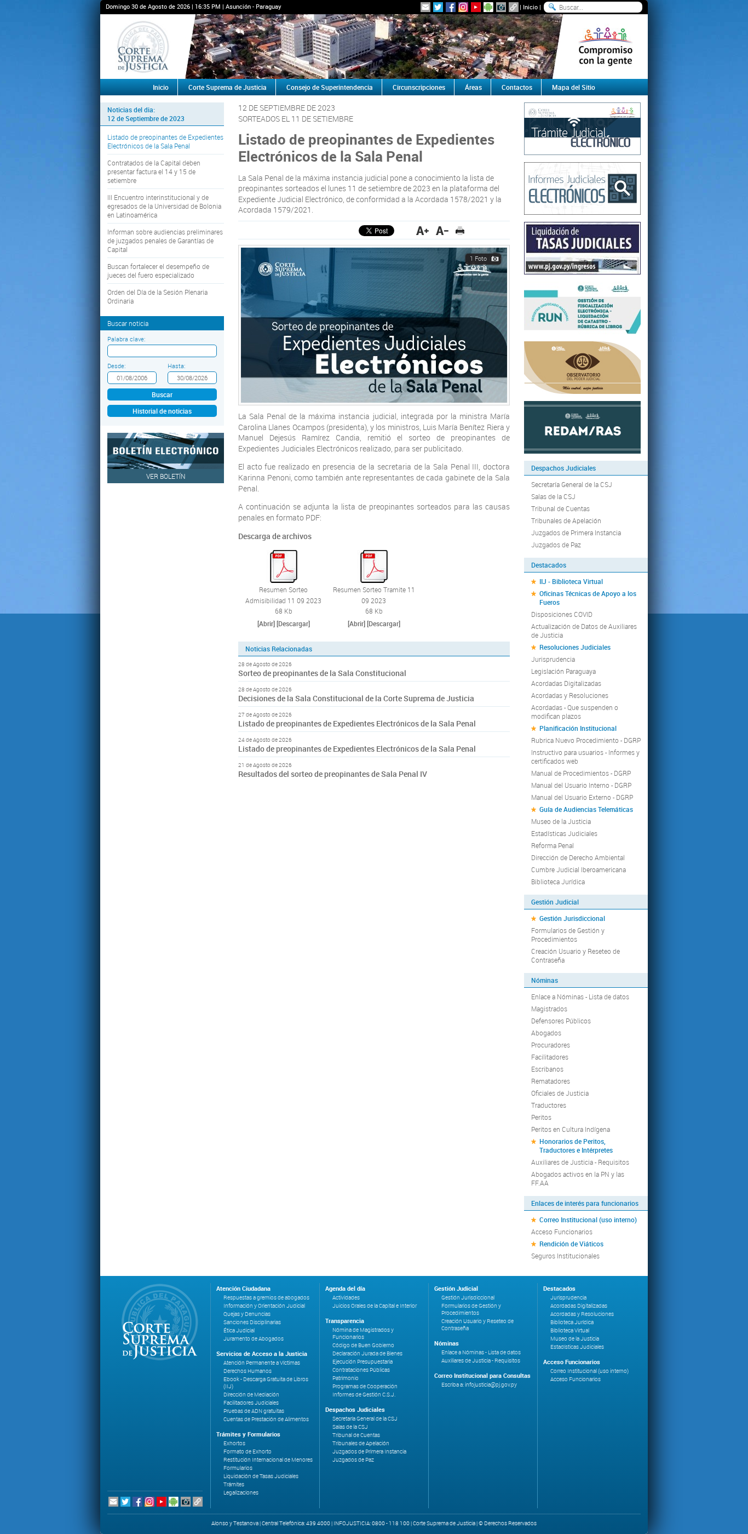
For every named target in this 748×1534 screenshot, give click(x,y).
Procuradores (550, 1044)
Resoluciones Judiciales (575, 647)
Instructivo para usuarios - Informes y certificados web (585, 756)
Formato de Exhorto (247, 1451)
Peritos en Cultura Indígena (570, 1129)
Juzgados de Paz (556, 544)
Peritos (541, 1117)
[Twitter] (438, 7)
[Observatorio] (582, 366)
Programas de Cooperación (365, 1386)
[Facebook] (451, 7)
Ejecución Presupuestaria (362, 1361)
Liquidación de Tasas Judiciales (260, 1476)
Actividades (346, 1297)
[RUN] (582, 306)
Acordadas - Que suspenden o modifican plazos (574, 711)
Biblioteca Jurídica (558, 881)
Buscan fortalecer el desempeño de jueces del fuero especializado (158, 270)
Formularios (237, 1468)
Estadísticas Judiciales (564, 833)
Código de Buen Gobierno (363, 1345)
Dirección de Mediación (251, 1394)
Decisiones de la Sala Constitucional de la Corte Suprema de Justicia (356, 698)
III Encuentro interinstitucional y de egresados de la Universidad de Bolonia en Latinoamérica (164, 206)
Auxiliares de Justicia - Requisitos (580, 1162)
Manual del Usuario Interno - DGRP (581, 785)
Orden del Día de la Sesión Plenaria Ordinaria (157, 296)
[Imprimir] (460, 230)
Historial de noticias (162, 411)
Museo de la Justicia (561, 821)
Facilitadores (549, 1056)
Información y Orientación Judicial (264, 1305)
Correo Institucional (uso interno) (588, 1219)
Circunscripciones (419, 87)
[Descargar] (293, 623)
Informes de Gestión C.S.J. (363, 1394)
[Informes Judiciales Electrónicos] (582, 187)
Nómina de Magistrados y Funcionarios (363, 1333)
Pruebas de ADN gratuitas (253, 1411)
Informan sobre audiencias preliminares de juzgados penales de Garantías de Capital (165, 240)
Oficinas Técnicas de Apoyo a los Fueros (587, 597)
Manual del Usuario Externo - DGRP (582, 797)
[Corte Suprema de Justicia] (156, 1322)
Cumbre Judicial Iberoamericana (578, 869)
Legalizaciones (240, 1492)
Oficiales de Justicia (560, 1093)
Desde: (116, 366)
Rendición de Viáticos (571, 1243)
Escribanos (547, 1068)
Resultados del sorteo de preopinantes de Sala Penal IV (332, 774)
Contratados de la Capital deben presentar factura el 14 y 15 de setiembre (153, 171)
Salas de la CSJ (553, 496)
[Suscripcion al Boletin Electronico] (425, 7)
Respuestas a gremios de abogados (266, 1297)
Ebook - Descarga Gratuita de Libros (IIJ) (265, 1383)
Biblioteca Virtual (569, 1330)
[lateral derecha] (605, 46)
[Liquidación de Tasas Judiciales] (582, 247)
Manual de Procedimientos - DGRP (581, 773)
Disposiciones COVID (561, 614)
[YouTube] (476, 7)
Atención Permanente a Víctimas (261, 1362)
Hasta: (176, 366)
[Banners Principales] (374, 46)
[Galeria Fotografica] (501, 7)
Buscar (162, 394)
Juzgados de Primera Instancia (576, 532)
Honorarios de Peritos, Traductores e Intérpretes (576, 1145)
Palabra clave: (126, 339)
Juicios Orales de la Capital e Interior (374, 1305)
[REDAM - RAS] (582, 426)
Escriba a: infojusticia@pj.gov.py (479, 1384)
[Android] (488, 7)
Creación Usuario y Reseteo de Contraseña (575, 955)
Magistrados (549, 1008)
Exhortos (234, 1443)
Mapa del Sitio (573, 87)
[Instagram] (463, 7)
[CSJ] (142, 46)
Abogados (546, 1032)
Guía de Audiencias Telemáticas (586, 809)
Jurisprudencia (553, 659)
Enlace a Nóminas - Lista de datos (580, 996)
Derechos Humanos (247, 1371)
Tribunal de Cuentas (560, 508)
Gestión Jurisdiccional (572, 918)
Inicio (530, 7)
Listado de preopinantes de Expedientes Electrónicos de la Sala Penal (165, 141)
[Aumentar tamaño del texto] (422, 230)
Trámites (233, 1484)
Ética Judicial (239, 1330)
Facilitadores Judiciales (251, 1402)
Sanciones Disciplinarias (252, 1322)
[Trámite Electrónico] (582, 127)
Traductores (548, 1105)
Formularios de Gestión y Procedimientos (568, 934)
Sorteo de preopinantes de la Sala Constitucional (322, 673)
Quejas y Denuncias (247, 1314)
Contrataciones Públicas (361, 1369)
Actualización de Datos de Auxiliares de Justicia (584, 630)
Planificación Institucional (578, 728)
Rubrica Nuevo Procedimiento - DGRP (586, 740)
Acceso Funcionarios (561, 1231)
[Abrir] (266, 623)
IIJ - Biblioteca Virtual (571, 581)
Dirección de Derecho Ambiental (578, 857)
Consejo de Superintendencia (329, 87)
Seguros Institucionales (565, 1255)
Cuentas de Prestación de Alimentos (266, 1419)
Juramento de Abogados (253, 1338)
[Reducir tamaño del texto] (442, 230)
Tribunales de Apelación (566, 520)
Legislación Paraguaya (563, 671)
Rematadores (550, 1081)
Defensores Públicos (561, 1020)
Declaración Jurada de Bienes (367, 1353)
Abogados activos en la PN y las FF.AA (577, 1178)
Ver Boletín (166, 476)
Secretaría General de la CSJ (571, 484)
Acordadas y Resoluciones (569, 695)
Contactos (517, 87)
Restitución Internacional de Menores (268, 1459)
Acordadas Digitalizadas (566, 683)
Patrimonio (345, 1378)
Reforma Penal (552, 845)
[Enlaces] (514, 7)
